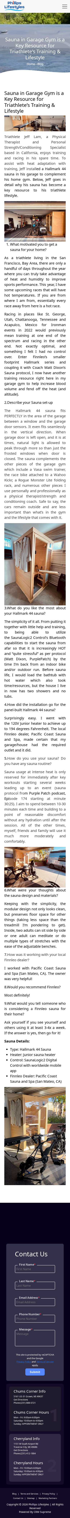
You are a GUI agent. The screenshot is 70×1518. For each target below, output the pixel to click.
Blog (40, 64)
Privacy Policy (24, 1361)
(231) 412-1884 (28, 1453)
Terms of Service (44, 1361)
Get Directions (21, 1399)
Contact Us (18, 1498)
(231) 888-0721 (28, 1402)
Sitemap (31, 1498)
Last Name (27, 1281)
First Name (27, 1265)
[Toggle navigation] (64, 6)
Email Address (29, 1298)
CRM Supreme (42, 1512)
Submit (35, 1372)
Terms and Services (29, 1493)
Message (25, 1329)
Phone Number (30, 1314)
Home (31, 64)
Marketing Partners (48, 1498)
